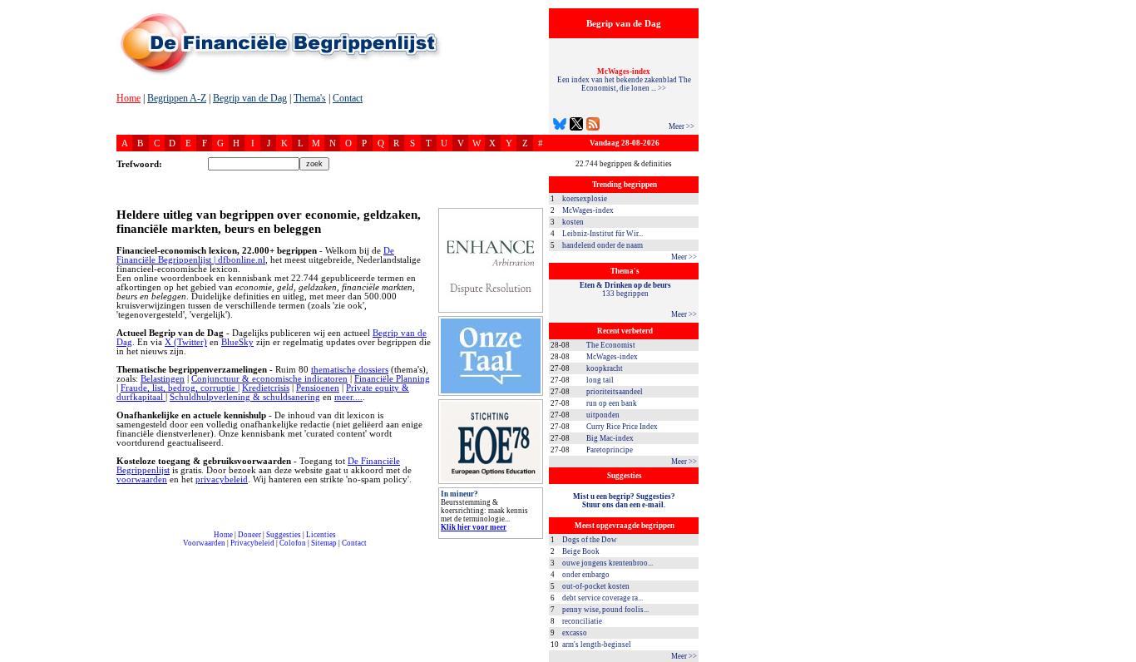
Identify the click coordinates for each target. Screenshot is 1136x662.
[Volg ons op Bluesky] (559, 126)
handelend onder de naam (602, 245)
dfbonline (1120, 657)
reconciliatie (582, 621)
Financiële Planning (392, 378)
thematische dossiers (349, 369)
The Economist (610, 345)
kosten (573, 222)
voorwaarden (141, 479)
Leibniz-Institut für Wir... (602, 234)
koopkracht (604, 368)
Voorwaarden (204, 543)
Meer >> (681, 126)
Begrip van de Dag (250, 98)
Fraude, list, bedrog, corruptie (179, 388)
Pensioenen (317, 388)
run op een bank (611, 403)
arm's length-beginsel (596, 644)
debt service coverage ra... (602, 598)
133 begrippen (625, 289)
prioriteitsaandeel (614, 392)
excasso (574, 633)
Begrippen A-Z (176, 98)
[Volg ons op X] (576, 126)
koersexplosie (584, 199)
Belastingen (163, 378)
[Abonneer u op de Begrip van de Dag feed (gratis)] (593, 126)
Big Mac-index (610, 438)
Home (128, 98)
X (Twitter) (186, 342)
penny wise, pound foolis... (605, 609)
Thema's (310, 98)
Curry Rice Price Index (622, 426)
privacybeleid (221, 479)
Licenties (321, 535)
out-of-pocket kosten (596, 586)
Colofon (292, 543)
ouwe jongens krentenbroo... (607, 563)
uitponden (603, 415)
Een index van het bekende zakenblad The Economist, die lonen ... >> (624, 79)
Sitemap (324, 543)
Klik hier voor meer (473, 527)
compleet (122, 549)
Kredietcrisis (265, 388)
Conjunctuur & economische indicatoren (269, 378)
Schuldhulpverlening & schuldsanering (245, 397)
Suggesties (283, 535)
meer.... (348, 397)
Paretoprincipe (609, 450)
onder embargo (586, 575)
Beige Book (581, 551)
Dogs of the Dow (589, 540)
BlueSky (237, 342)
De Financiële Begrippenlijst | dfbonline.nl (255, 255)
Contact (348, 98)
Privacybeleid (252, 543)
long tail (600, 380)
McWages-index (588, 210)
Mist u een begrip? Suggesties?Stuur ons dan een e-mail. (624, 500)
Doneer (249, 535)
